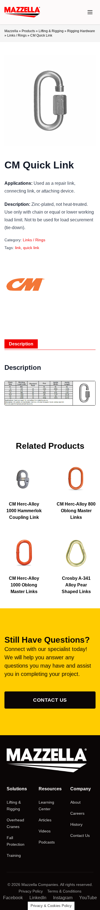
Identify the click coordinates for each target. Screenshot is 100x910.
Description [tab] (21, 344)
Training (14, 855)
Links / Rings (17, 35)
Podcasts (47, 842)
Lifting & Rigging (51, 31)
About (75, 802)
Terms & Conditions (64, 891)
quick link (31, 247)
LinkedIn (37, 897)
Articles (45, 820)
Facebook (13, 897)
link (18, 247)
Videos (45, 831)
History (76, 824)
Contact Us (50, 700)
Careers (77, 813)
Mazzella (11, 31)
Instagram (62, 897)
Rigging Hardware (81, 31)
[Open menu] (90, 12)
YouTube (88, 897)
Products (28, 31)
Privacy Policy (31, 891)
